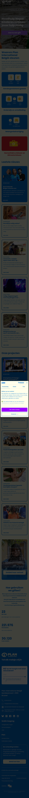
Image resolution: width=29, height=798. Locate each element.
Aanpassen (13, 414)
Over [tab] (24, 386)
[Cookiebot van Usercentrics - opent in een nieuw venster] (18, 383)
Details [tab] (14, 386)
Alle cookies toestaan (14, 409)
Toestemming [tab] (5, 386)
